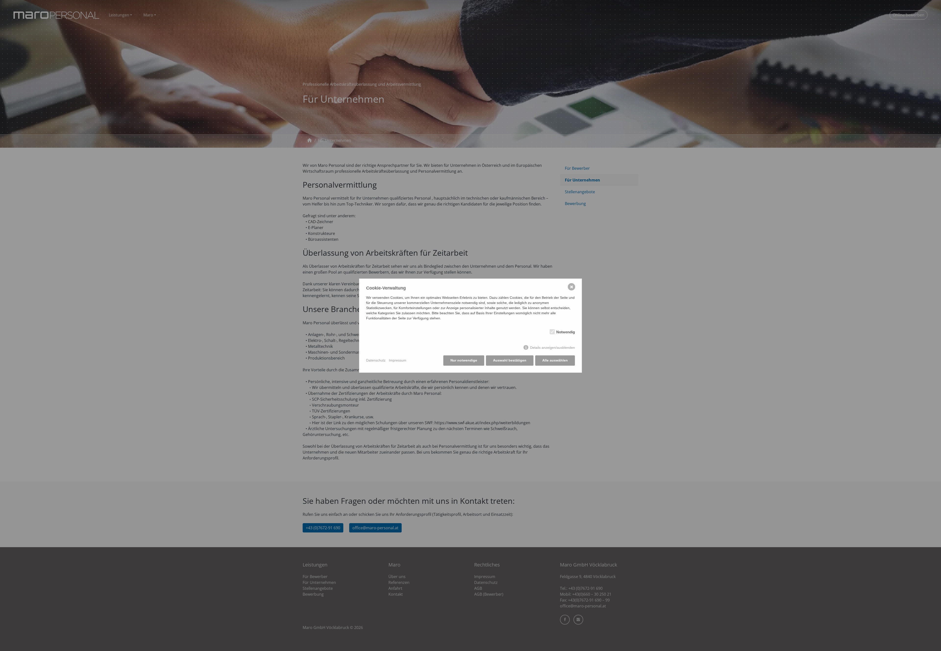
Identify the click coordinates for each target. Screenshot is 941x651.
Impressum (397, 360)
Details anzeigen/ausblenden (552, 348)
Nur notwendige (463, 360)
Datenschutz (375, 360)
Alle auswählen (555, 360)
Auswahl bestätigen (509, 360)
